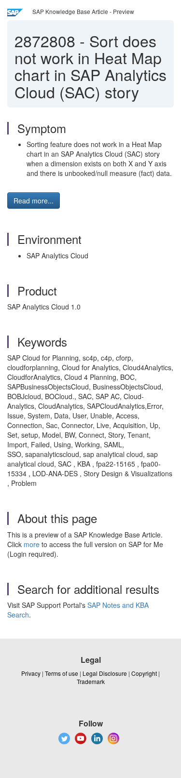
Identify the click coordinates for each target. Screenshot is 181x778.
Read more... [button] (34, 200)
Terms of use (61, 673)
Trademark (91, 681)
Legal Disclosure (105, 673)
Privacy (31, 673)
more (32, 544)
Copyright (144, 673)
